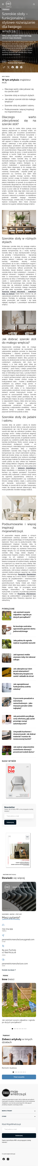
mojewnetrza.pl (10, 1154)
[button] (3, 4)
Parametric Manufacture (27, 574)
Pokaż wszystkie (19, 1077)
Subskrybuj (10, 822)
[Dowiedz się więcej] (19, 896)
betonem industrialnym (27, 468)
